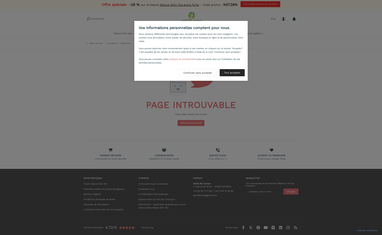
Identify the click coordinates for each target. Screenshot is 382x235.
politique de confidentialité (183, 59)
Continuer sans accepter (197, 72)
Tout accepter (232, 72)
